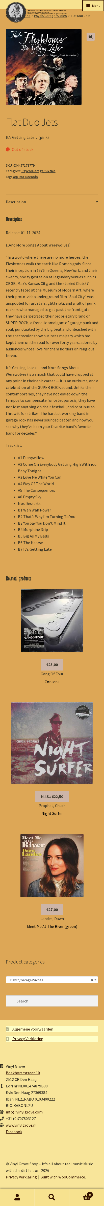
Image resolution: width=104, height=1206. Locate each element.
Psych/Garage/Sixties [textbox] (50, 980)
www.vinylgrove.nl (21, 1125)
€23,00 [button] (52, 664)
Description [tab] (16, 201)
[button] (91, 37)
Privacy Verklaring (27, 1038)
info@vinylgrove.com (24, 1111)
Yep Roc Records (25, 176)
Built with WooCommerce (62, 1176)
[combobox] (52, 979)
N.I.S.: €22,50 (52, 796)
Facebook (14, 1131)
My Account (17, 1197)
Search (52, 1197)
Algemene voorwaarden (32, 1029)
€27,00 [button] (52, 909)
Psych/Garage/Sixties (38, 171)
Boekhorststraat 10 (23, 1072)
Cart (80, 1193)
